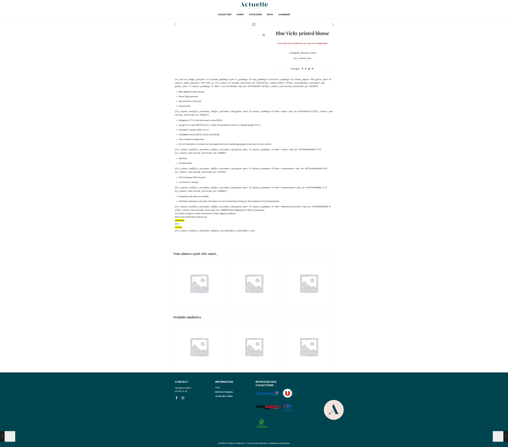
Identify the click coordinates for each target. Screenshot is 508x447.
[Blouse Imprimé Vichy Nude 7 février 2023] (500, 436)
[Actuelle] (254, 5)
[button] (264, 35)
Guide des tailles (224, 396)
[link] (334, 410)
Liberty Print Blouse (246, 360)
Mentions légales (224, 392)
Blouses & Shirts (308, 52)
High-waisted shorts (301, 297)
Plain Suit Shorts (189, 297)
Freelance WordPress (279, 443)
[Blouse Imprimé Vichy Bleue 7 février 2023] (7, 436)
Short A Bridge (243, 297)
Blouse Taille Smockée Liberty (307, 360)
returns (178, 227)
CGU (217, 387)
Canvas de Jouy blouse (192, 356)
